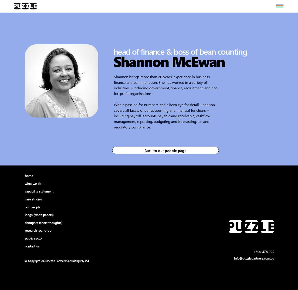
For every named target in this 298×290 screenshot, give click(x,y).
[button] (280, 5)
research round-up (38, 230)
